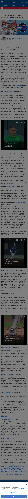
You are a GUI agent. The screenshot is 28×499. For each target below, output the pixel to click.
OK (14, 496)
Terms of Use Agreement (9, 489)
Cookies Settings (14, 492)
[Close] (26, 484)
